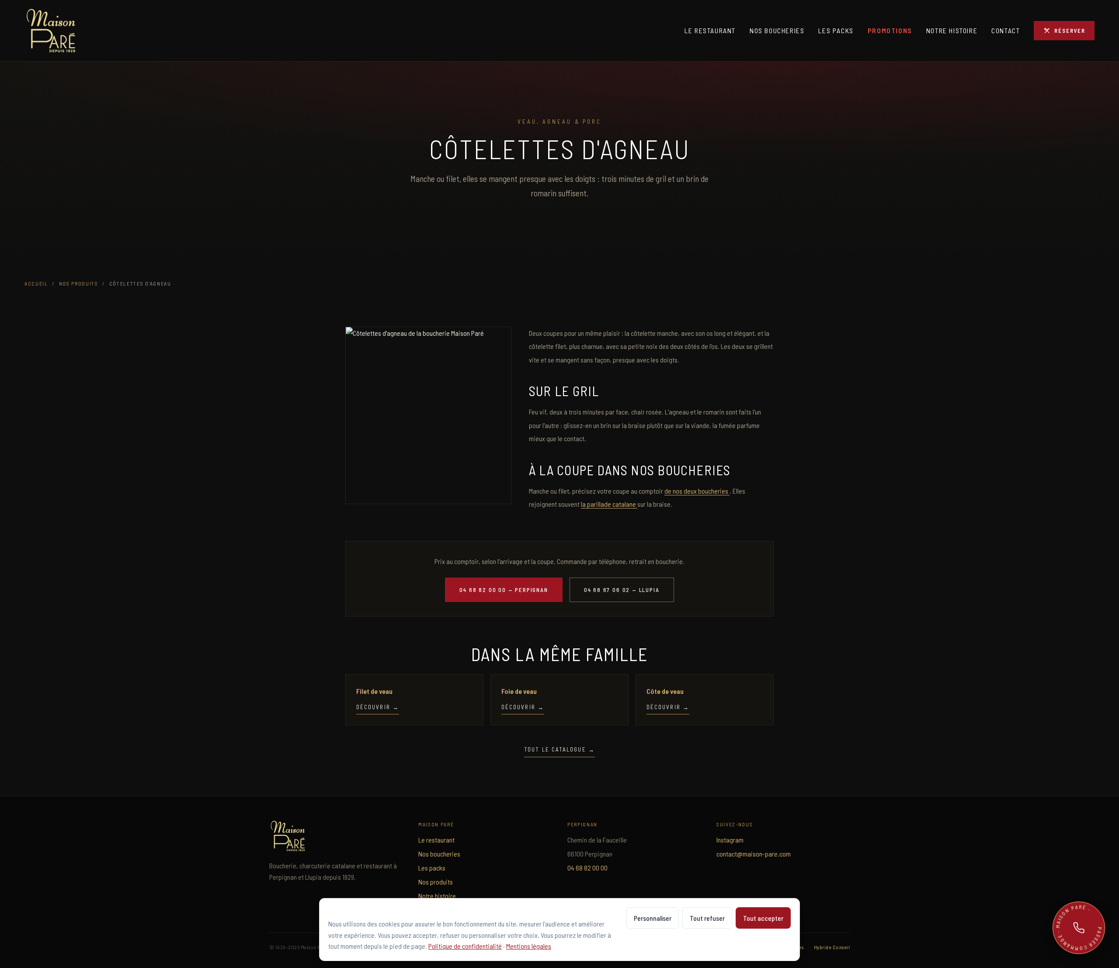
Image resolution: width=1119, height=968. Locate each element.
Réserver (1069, 30)
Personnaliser (652, 918)
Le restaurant (710, 30)
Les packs (835, 30)
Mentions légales (528, 946)
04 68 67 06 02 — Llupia (622, 589)
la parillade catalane (609, 504)
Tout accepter (763, 918)
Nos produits (78, 283)
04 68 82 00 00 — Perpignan (503, 589)
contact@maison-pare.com (753, 854)
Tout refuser (707, 918)
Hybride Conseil (832, 947)
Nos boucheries (777, 30)
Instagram (730, 840)
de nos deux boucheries (697, 491)
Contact (1005, 30)
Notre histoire (951, 30)
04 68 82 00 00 (587, 868)
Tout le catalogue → (559, 749)
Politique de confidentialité (465, 946)
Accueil (36, 283)
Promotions (890, 30)
